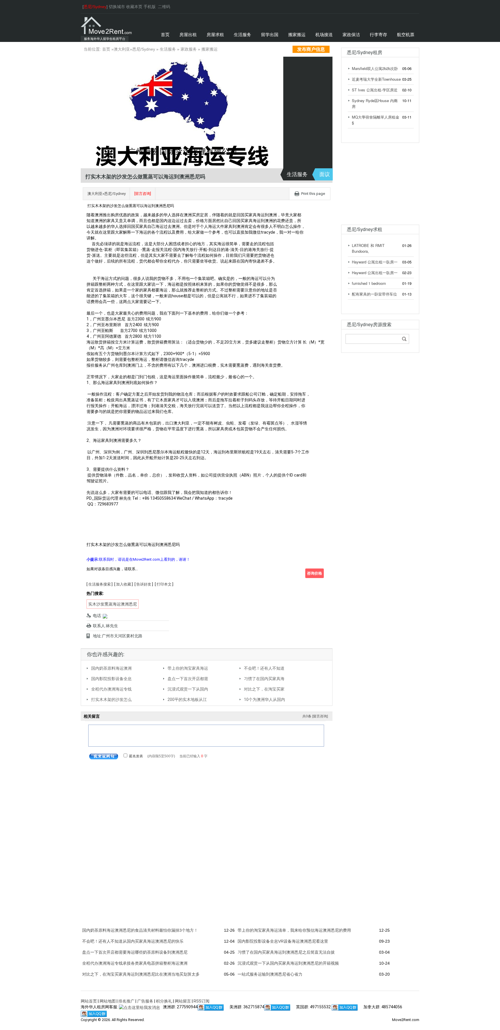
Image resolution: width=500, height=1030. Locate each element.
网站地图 (108, 1001)
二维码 (164, 6)
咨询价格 (314, 573)
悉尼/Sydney (143, 49)
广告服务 (145, 1001)
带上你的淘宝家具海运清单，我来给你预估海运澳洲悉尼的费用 (294, 930)
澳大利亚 (122, 49)
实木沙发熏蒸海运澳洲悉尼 (112, 604)
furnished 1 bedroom (369, 283)
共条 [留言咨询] (315, 716)
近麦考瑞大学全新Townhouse (376, 79)
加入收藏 (123, 584)
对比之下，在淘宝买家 (264, 689)
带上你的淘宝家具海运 (188, 668)
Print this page (313, 193)
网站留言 (183, 1001)
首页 (106, 49)
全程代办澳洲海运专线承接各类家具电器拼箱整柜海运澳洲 (135, 963)
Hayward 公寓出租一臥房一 (375, 262)
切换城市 (117, 6)
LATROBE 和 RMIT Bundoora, (368, 248)
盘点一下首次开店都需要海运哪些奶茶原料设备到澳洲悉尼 (135, 952)
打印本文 (164, 584)
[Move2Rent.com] (107, 25)
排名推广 (126, 1001)
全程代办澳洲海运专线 (111, 689)
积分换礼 (164, 1001)
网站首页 (89, 1001)
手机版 (150, 6)
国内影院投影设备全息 (111, 678)
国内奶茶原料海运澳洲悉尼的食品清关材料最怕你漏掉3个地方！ (140, 930)
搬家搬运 (209, 49)
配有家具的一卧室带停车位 (374, 294)
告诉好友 (143, 584)
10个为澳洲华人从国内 (264, 699)
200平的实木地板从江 (187, 699)
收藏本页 (134, 6)
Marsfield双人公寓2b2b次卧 (375, 68)
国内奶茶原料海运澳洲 (111, 668)
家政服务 (189, 49)
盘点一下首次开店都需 (188, 678)
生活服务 (168, 49)
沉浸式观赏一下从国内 (188, 689)
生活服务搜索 (99, 584)
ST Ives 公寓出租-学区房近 (375, 90)
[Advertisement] (377, 181)
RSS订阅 (201, 1001)
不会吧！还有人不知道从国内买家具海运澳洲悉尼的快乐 (132, 941)
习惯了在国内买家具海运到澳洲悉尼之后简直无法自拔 (286, 952)
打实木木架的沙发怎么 (111, 699)
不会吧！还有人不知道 (264, 668)
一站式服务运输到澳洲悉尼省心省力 (270, 974)
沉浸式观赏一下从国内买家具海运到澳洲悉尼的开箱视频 (288, 963)
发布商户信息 (311, 49)
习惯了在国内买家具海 (264, 678)
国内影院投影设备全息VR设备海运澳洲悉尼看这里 (283, 941)
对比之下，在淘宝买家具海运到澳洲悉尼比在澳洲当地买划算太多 (141, 974)
